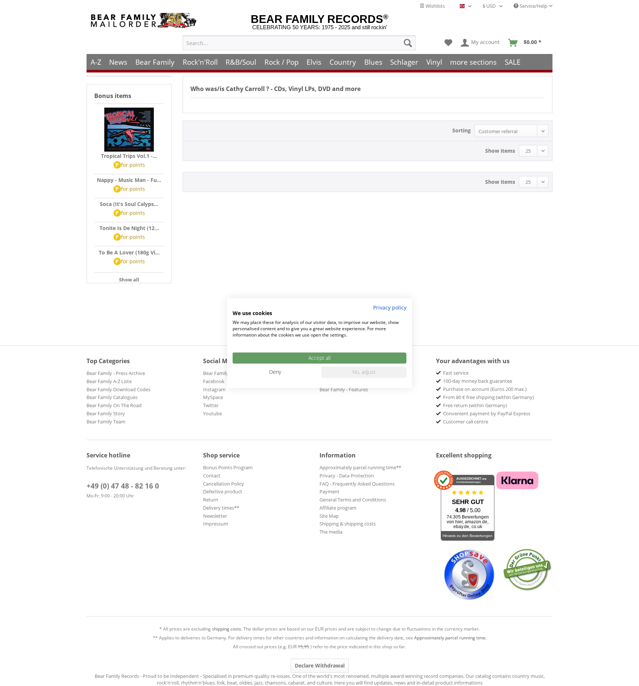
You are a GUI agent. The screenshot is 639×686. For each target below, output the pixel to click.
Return (210, 499)
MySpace (213, 397)
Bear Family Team (106, 421)
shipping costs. (227, 629)
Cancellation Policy (223, 483)
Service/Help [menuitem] (532, 6)
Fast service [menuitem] (456, 372)
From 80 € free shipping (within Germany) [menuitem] (488, 397)
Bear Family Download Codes (119, 389)
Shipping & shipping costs (348, 523)
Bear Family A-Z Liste (109, 381)
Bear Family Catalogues (112, 397)
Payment (329, 491)
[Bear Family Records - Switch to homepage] (145, 20)
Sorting (461, 130)
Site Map (329, 516)
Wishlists (435, 6)
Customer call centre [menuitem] (465, 421)
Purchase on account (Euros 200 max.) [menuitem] (485, 389)
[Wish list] (448, 43)
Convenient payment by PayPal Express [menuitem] (486, 413)
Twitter (211, 405)
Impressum (215, 523)
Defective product (222, 491)
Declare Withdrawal (320, 665)
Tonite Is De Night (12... (129, 228)
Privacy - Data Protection (347, 475)
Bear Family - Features (344, 389)
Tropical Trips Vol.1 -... (129, 155)
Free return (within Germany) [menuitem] (475, 405)
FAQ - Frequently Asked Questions (357, 483)
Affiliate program (338, 507)
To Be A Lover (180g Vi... (129, 252)
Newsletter (215, 516)
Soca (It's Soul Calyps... (129, 203)
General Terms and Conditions (353, 499)
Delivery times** (221, 507)
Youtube (212, 413)
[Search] (408, 43)
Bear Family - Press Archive (116, 373)
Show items (500, 150)
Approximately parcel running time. (450, 638)
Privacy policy (389, 307)
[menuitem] (299, 43)
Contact (211, 475)
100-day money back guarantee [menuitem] (477, 381)
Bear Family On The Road (114, 405)
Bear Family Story (106, 413)
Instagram (214, 389)
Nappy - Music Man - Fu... (129, 179)
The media (331, 531)
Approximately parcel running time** (360, 467)
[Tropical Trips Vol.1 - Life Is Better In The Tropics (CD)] (129, 130)
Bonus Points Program (228, 467)
